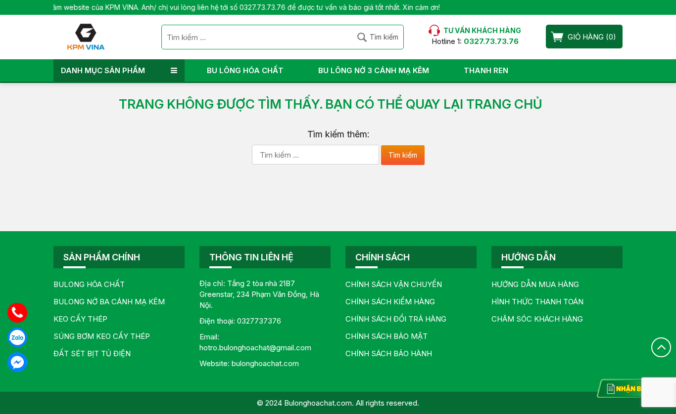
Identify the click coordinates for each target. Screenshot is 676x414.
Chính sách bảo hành (388, 353)
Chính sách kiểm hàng (390, 301)
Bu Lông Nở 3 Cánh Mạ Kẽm (373, 70)
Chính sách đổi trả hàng (395, 319)
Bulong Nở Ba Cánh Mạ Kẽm (109, 301)
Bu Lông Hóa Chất (245, 70)
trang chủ (504, 104)
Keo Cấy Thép (80, 319)
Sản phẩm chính (101, 257)
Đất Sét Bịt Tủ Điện (92, 353)
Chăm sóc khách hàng (537, 319)
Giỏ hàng (586, 36)
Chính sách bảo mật (386, 336)
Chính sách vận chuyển (393, 284)
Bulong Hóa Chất (89, 284)
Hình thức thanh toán (537, 301)
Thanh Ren (486, 70)
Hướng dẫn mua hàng (535, 284)
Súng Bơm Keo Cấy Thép (101, 336)
